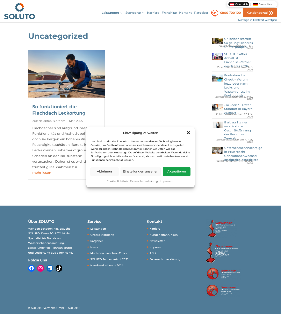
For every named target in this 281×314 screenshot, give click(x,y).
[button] (188, 133)
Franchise (169, 13)
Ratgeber (201, 13)
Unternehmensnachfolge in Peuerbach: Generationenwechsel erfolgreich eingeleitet (243, 154)
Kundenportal (257, 13)
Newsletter (157, 241)
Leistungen (110, 13)
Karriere (153, 13)
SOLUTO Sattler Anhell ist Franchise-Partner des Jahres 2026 (237, 60)
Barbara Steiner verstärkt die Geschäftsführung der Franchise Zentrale (237, 130)
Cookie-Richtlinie (117, 181)
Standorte (133, 13)
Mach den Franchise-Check (108, 253)
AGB (153, 253)
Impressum (167, 181)
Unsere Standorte (102, 234)
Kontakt (185, 13)
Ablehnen (104, 172)
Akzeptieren (176, 172)
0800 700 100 (230, 13)
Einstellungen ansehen (140, 172)
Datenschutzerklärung (144, 181)
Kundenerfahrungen (164, 234)
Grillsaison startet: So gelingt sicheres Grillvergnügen (238, 43)
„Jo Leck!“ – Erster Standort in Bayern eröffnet (238, 109)
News (94, 247)
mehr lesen (41, 173)
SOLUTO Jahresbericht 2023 (109, 259)
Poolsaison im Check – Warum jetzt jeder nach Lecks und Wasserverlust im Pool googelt (237, 85)
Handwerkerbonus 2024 (106, 265)
